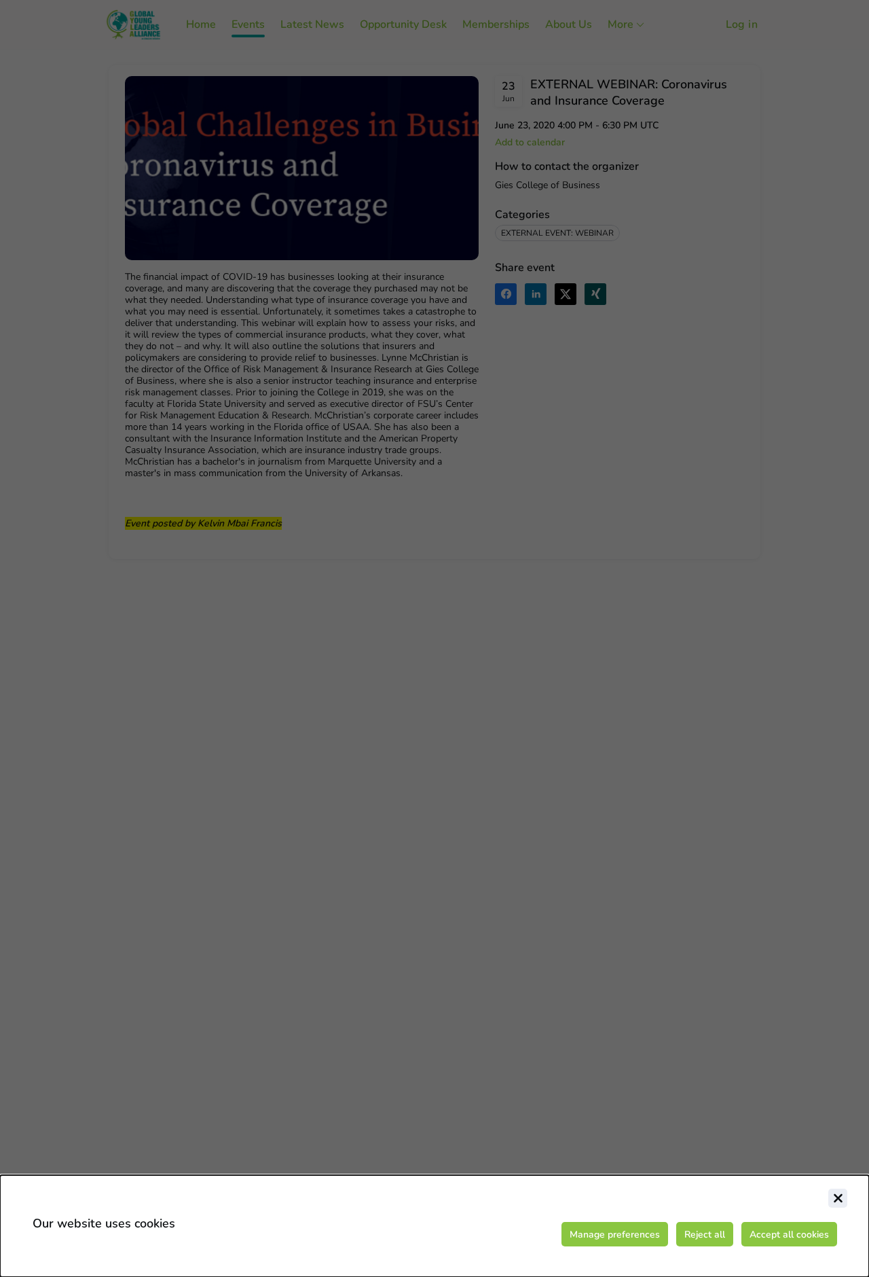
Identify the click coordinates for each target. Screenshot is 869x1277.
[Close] (837, 1198)
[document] (434, 1226)
